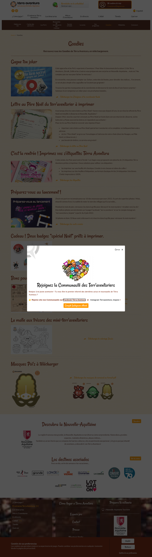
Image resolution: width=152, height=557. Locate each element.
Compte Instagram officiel (76, 305)
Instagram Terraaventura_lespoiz (104, 300)
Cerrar (117, 250)
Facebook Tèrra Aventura (74, 300)
